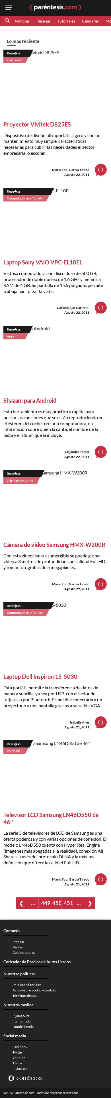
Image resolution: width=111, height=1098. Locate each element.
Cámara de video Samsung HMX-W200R (54, 544)
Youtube (19, 1058)
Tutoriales (66, 21)
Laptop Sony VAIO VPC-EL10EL (42, 262)
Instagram (20, 1068)
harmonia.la (21, 1021)
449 (45, 903)
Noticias (22, 21)
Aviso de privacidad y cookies (34, 990)
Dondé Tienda (23, 1026)
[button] (8, 20)
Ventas (17, 947)
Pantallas (13, 751)
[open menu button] (9, 7)
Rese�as (13, 53)
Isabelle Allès (79, 722)
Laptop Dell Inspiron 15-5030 (40, 676)
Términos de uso (25, 995)
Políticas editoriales (27, 985)
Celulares (90, 21)
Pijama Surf (21, 1016)
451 (68, 903)
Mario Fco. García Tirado (70, 170)
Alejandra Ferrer (76, 452)
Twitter (18, 1052)
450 (56, 903)
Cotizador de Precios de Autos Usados (37, 961)
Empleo (18, 942)
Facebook (20, 1047)
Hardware (14, 60)
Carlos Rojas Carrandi (73, 307)
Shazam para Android (29, 400)
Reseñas (43, 21)
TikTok (17, 1063)
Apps (11, 336)
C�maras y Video (20, 480)
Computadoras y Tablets (25, 198)
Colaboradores (24, 952)
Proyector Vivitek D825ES (37, 124)
